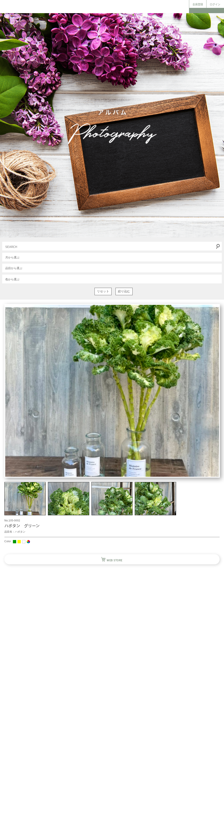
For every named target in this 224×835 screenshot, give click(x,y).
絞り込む (124, 291)
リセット (103, 291)
